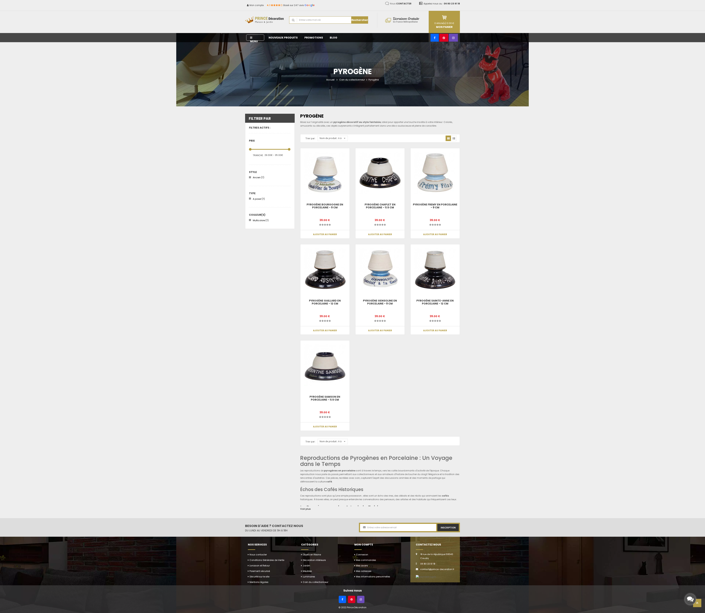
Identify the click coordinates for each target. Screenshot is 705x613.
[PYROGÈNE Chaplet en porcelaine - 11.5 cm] (380, 173)
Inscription (448, 527)
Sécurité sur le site (259, 576)
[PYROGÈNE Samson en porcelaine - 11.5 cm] (325, 365)
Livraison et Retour (260, 565)
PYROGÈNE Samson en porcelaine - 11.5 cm (325, 398)
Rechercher (359, 20)
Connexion (362, 554)
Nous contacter (258, 554)
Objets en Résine (312, 554)
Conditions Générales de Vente (267, 560)
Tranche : (258, 155)
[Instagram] (453, 38)
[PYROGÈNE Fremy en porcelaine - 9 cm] (435, 173)
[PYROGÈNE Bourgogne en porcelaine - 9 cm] (325, 173)
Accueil (330, 79)
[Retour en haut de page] (697, 604)
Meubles (307, 571)
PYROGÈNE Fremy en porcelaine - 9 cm (435, 206)
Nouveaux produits (283, 37)
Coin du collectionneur (352, 79)
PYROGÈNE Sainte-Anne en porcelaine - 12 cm (435, 302)
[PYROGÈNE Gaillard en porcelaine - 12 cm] (325, 269)
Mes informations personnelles (373, 576)
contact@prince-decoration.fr (437, 569)
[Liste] (453, 138)
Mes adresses (363, 571)
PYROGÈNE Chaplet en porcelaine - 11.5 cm (380, 206)
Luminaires (309, 576)
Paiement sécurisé (260, 571)
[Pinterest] (443, 38)
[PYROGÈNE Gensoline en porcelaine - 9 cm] (380, 269)
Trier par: (310, 138)
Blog (333, 37)
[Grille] (448, 138)
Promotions (313, 37)
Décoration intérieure (314, 560)
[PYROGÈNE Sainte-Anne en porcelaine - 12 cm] (435, 269)
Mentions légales (259, 582)
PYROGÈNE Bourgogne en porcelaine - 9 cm (325, 206)
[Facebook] (435, 38)
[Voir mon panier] (444, 17)
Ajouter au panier (325, 234)
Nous (400, 3)
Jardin (306, 565)
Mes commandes (366, 560)
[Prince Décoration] (264, 20)
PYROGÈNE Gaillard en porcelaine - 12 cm (325, 302)
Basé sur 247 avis (290, 5)
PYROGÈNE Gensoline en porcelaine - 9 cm (380, 302)
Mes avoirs (362, 565)
